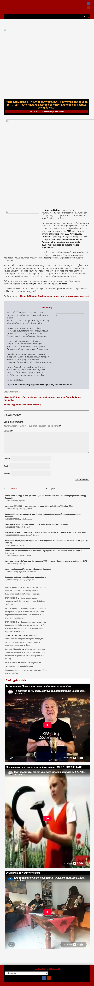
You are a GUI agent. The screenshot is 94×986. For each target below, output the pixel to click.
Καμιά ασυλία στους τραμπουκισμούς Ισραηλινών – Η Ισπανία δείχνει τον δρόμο (36, 524)
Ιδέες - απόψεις (30, 572)
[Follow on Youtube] (88, 7)
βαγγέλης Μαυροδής (13, 649)
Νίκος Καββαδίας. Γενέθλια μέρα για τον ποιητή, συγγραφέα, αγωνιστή (54, 296)
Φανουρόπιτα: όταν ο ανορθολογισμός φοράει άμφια (25, 577)
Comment (8, 431)
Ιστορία (29, 509)
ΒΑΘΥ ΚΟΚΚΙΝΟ (11, 587)
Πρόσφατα (12, 488)
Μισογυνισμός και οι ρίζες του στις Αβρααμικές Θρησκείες (28, 569)
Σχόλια (52, 488)
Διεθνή (20, 527)
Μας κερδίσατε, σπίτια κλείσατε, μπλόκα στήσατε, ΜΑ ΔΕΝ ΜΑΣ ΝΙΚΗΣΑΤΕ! (44, 767)
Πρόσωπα (28, 519)
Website (7, 473)
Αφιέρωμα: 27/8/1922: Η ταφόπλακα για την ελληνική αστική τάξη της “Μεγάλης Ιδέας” (39, 506)
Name (7, 459)
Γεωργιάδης (22, 556)
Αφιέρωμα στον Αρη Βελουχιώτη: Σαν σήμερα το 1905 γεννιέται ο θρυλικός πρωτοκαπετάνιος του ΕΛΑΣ (46, 561)
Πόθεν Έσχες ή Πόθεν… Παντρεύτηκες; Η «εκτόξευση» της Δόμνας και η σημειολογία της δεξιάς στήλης (45, 532)
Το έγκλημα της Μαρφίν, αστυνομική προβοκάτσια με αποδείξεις (38, 686)
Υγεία (29, 556)
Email (7, 466)
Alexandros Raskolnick (14, 670)
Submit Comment (82, 479)
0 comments (58, 112)
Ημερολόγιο (47, 112)
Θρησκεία (21, 501)
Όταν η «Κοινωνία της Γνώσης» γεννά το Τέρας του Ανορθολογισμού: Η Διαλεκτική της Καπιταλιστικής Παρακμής (25, 590)
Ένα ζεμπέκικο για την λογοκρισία (23, 873)
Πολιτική (27, 527)
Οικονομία (21, 535)
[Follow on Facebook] (88, 3)
